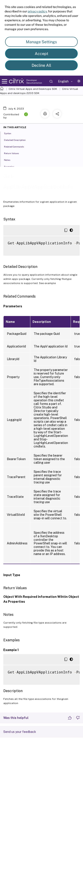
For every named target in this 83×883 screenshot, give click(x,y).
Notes (7, 160)
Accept (41, 53)
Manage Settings (41, 41)
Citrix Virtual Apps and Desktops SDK (33, 88)
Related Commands (14, 146)
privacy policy (37, 11)
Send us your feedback (19, 732)
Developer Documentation (34, 81)
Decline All (41, 65)
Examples (9, 166)
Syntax (7, 133)
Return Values (11, 153)
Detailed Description (15, 140)
